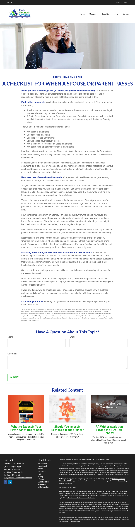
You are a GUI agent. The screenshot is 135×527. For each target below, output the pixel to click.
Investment (42, 466)
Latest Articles (43, 481)
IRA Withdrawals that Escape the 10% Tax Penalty (109, 430)
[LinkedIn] (8, 2)
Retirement (42, 463)
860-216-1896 (121, 2)
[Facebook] (11, 2)
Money (40, 476)
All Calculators (43, 487)
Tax (39, 473)
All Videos (42, 484)
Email (72, 336)
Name (10, 336)
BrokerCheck (104, 459)
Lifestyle (41, 479)
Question (12, 353)
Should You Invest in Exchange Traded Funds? (67, 428)
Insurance (42, 471)
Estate (40, 468)
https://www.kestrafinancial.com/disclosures (81, 498)
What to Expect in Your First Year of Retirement (26, 428)
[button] (93, 13)
